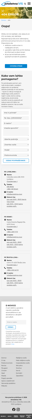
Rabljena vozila (21, 358)
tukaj (12, 344)
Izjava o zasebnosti (7, 381)
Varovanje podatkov (8, 383)
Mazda (3, 376)
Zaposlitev (19, 376)
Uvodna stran (16, 66)
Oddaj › (11, 327)
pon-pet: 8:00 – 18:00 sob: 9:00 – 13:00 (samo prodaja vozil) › (15, 244)
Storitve (19, 368)
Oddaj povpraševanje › (16, 160)
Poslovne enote (6, 363)
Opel (3, 373)
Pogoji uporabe (6, 378)
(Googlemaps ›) (12, 181)
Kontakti (19, 373)
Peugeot (4, 368)
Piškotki (4, 386)
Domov (3, 20)
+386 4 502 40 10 (13, 270)
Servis (18, 370)
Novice (3, 365)
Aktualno (19, 365)
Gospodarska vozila (23, 363)
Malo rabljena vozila (23, 360)
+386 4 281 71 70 (12, 232)
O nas (3, 360)
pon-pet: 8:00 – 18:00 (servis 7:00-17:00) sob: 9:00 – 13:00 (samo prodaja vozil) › (16, 203)
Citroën (4, 370)
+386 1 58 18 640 (12, 189)
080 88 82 (10, 187)
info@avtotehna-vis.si (14, 194)
